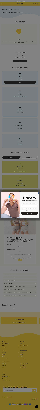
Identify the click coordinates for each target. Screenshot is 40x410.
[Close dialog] (38, 193)
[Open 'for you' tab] (36, 406)
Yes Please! (29, 213)
